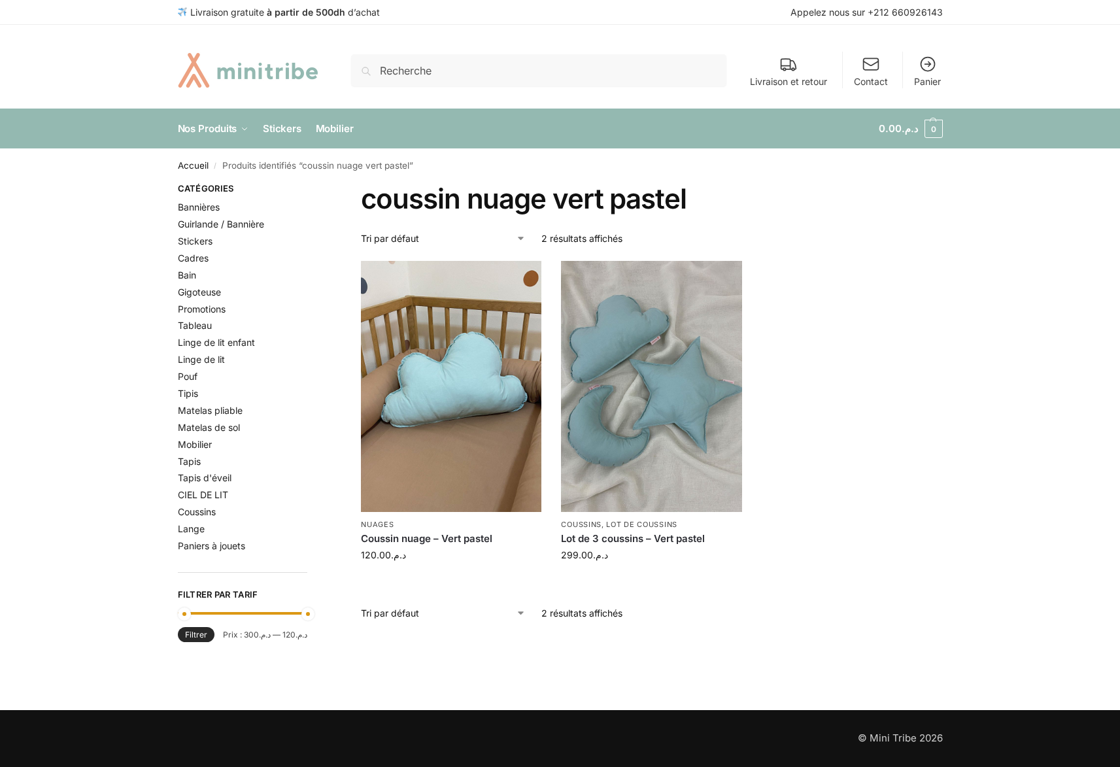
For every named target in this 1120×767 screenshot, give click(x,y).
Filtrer (196, 634)
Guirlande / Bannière (221, 224)
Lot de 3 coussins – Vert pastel (633, 538)
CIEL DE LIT (203, 494)
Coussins (581, 524)
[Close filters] (311, 190)
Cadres (193, 258)
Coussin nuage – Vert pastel (426, 538)
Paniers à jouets (211, 545)
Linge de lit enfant (216, 342)
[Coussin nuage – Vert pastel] (451, 386)
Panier (927, 81)
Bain (187, 275)
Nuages (377, 524)
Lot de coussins (641, 524)
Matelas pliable (210, 410)
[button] (911, 128)
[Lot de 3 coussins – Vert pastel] (651, 386)
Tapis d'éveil (204, 477)
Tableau (195, 325)
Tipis (188, 393)
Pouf (187, 376)
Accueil (193, 165)
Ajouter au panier (451, 582)
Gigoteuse (199, 292)
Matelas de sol (209, 427)
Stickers (195, 241)
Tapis (189, 461)
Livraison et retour (788, 81)
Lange (191, 528)
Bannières (199, 207)
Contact (871, 81)
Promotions (202, 309)
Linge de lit (201, 359)
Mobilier (195, 444)
